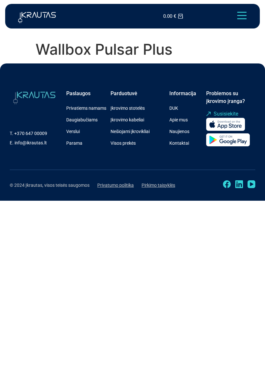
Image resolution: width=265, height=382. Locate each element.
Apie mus (178, 119)
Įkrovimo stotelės (128, 108)
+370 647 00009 (30, 133)
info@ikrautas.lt (31, 142)
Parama (74, 143)
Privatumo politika (115, 185)
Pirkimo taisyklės (158, 185)
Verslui (73, 131)
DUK (173, 108)
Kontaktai (179, 143)
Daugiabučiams (82, 119)
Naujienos (179, 131)
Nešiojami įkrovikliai (130, 131)
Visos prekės (123, 143)
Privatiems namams (86, 108)
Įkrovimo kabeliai (127, 119)
